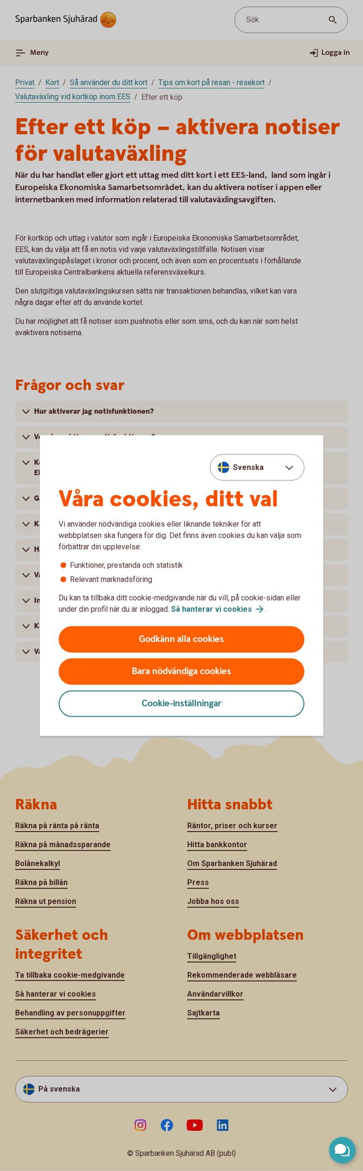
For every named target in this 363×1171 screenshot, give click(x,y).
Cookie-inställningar (182, 704)
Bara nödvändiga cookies (181, 671)
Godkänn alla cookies (181, 639)
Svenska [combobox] (248, 466)
